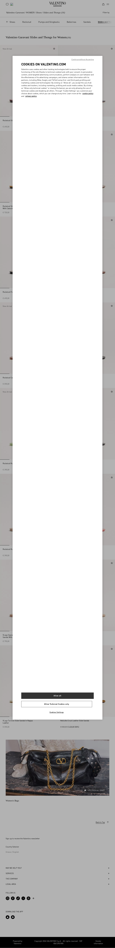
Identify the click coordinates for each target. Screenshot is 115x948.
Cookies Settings (57, 712)
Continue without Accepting (82, 59)
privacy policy (31, 96)
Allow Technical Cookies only (56, 704)
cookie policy (87, 93)
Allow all (57, 696)
